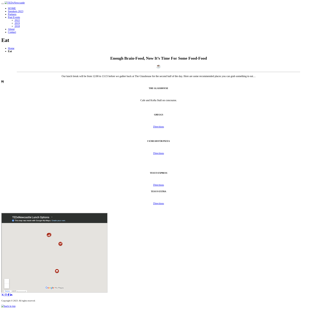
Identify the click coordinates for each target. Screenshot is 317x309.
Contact (12, 32)
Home (11, 48)
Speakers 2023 (15, 11)
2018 (17, 26)
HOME (12, 8)
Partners (12, 14)
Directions (158, 126)
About (11, 29)
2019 (17, 23)
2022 (17, 20)
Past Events (14, 17)
